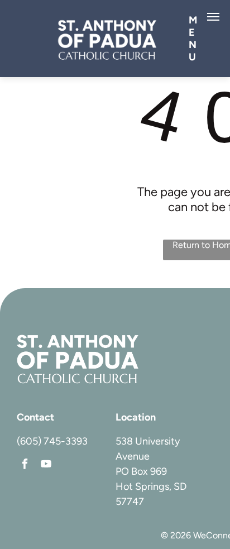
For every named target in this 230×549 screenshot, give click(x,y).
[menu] (213, 17)
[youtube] (46, 465)
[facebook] (25, 465)
